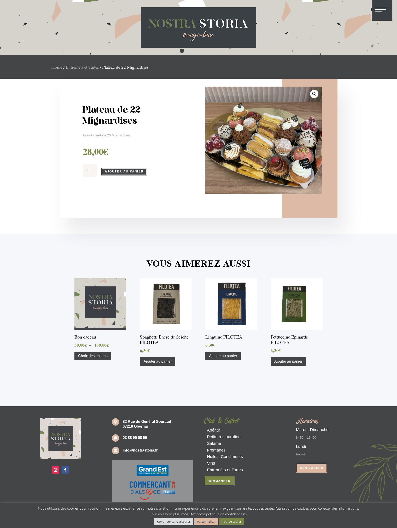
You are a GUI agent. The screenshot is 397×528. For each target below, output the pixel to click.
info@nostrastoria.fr (140, 450)
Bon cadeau (311, 467)
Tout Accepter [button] (231, 522)
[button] (314, 94)
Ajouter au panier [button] (158, 361)
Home (56, 67)
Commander (219, 481)
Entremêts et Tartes (82, 67)
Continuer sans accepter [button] (173, 522)
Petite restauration (224, 437)
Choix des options (93, 356)
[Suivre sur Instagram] (55, 470)
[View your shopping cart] (303, 9)
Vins (211, 463)
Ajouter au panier (124, 171)
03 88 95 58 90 (135, 438)
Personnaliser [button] (206, 522)
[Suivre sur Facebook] (65, 470)
